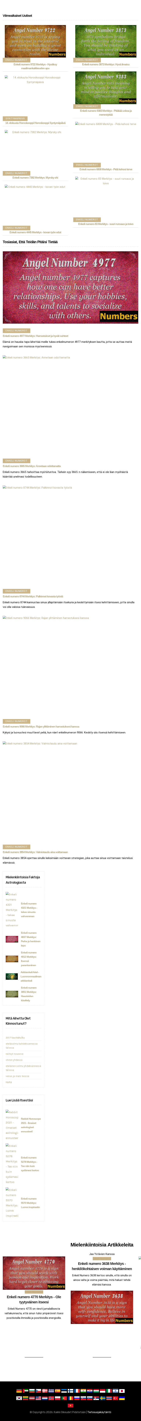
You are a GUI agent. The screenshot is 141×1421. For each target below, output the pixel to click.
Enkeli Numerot (17, 60)
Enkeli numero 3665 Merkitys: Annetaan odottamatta (32, 466)
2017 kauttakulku (15, 1037)
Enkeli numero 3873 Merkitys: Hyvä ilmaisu (105, 64)
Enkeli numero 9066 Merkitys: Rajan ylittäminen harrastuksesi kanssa (41, 726)
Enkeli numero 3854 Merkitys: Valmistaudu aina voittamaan (35, 852)
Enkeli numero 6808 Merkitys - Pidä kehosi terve (105, 169)
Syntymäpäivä (15, 118)
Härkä (9, 1082)
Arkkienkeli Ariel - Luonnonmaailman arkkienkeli (31, 976)
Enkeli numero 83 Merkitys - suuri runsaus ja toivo (105, 224)
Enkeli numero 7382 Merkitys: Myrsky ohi (35, 177)
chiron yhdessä (14, 1060)
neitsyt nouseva (14, 1053)
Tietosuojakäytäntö (99, 1412)
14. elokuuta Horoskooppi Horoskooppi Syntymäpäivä (35, 122)
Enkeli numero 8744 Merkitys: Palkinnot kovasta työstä (33, 596)
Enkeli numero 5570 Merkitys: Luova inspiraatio (30, 1203)
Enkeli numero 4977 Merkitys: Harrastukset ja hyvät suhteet (35, 335)
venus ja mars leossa (17, 1076)
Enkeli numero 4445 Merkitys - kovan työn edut (35, 232)
